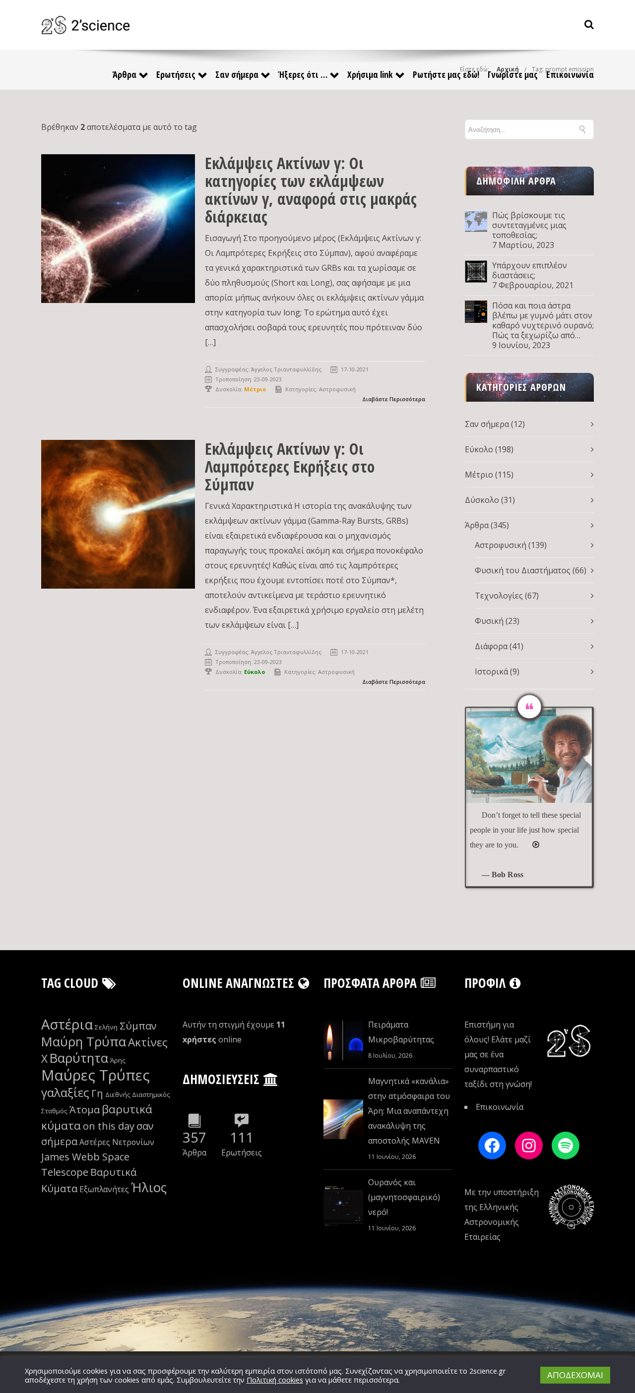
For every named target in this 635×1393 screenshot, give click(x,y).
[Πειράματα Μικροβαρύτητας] (343, 1040)
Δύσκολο (482, 499)
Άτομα (84, 1109)
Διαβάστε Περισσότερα (393, 399)
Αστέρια (67, 1024)
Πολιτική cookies (275, 1380)
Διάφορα (491, 646)
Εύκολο (479, 449)
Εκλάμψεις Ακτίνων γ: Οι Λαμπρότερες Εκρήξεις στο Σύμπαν (290, 466)
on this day (108, 1126)
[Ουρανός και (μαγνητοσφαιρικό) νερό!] (343, 1205)
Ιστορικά (491, 671)
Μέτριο (479, 474)
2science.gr (487, 1371)
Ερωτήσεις (175, 74)
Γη (97, 1093)
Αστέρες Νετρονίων (116, 1142)
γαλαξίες (65, 1092)
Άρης (118, 1060)
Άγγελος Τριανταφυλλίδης (286, 369)
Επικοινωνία (570, 74)
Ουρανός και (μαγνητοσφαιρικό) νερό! (404, 1197)
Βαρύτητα (79, 1058)
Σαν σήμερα (236, 74)
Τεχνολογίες (499, 595)
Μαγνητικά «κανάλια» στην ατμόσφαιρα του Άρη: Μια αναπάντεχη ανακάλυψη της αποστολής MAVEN (409, 1111)
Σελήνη (106, 1027)
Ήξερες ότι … (302, 74)
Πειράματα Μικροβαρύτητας (401, 1032)
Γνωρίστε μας (513, 74)
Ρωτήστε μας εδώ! (446, 74)
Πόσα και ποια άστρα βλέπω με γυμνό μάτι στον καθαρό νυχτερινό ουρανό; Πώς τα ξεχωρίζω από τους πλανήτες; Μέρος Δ (543, 320)
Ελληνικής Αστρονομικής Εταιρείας (491, 1222)
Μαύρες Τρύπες (95, 1075)
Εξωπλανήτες (104, 1189)
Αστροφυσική (337, 389)
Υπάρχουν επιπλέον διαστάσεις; (529, 270)
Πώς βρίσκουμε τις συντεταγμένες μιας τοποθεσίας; (529, 225)
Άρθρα (124, 74)
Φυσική (489, 620)
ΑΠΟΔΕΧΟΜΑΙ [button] (575, 1375)
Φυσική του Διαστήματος (523, 570)
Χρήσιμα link (370, 74)
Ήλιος (149, 1187)
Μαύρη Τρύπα (83, 1041)
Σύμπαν (138, 1025)
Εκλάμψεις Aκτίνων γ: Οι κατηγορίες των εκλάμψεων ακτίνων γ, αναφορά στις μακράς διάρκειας (311, 189)
